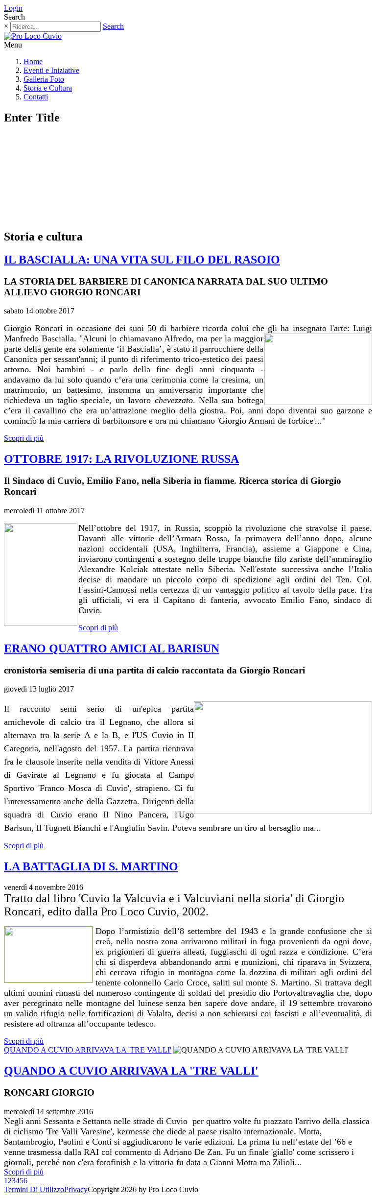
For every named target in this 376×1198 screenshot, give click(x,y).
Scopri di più (24, 438)
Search (113, 26)
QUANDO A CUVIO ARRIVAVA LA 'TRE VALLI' (87, 1050)
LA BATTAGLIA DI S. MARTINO (91, 866)
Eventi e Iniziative (51, 70)
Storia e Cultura (48, 88)
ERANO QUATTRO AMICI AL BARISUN (111, 648)
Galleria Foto (44, 79)
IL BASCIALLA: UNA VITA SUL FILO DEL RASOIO (142, 259)
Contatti (36, 97)
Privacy (76, 1189)
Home (33, 61)
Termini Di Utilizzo (34, 1189)
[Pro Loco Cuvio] (33, 36)
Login (13, 8)
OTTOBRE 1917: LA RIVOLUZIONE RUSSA (121, 459)
